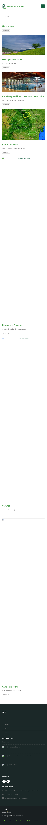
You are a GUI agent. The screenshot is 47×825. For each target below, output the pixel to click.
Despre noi (7, 720)
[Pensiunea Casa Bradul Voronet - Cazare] (13, 6)
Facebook (4, 781)
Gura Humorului (10, 686)
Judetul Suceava (10, 144)
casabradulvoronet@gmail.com (18, 798)
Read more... (6, 30)
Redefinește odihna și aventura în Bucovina (23, 96)
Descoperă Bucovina (12, 59)
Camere (6, 724)
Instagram (8, 781)
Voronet (6, 505)
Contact (6, 733)
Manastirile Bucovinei (12, 325)
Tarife (5, 728)
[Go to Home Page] (3, 16)
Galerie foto (8, 26)
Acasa (5, 716)
